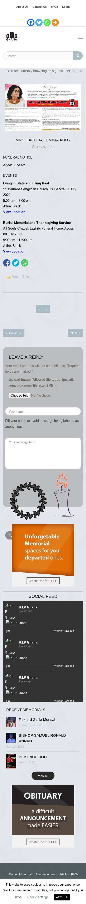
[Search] (78, 55)
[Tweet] (15, 263)
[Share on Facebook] (6, 263)
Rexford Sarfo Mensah (37, 719)
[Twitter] (39, 22)
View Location (14, 212)
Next (74, 333)
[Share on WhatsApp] (24, 263)
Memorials (26, 874)
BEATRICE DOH (33, 757)
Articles (64, 874)
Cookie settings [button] (37, 897)
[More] (55, 22)
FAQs (54, 6)
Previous (14, 333)
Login (66, 6)
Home (13, 874)
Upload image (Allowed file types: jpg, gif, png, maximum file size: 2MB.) (41, 382)
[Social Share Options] (8, 631)
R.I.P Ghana (28, 607)
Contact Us (40, 6)
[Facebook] (30, 22)
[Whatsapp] (47, 22)
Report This (20, 276)
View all (43, 775)
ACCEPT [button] (61, 897)
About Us (22, 6)
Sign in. (77, 71)
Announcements (46, 874)
